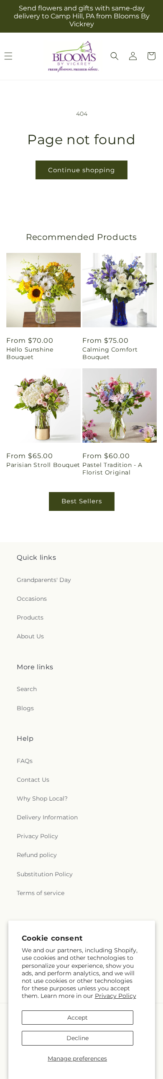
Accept (77, 1017)
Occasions (32, 598)
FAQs (25, 761)
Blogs (25, 708)
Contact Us (33, 779)
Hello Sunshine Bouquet (29, 353)
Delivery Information (47, 817)
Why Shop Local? (42, 798)
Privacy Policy (115, 996)
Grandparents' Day (44, 580)
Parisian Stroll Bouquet (43, 465)
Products (30, 617)
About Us (30, 636)
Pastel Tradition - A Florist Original (112, 468)
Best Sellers (81, 501)
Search (27, 689)
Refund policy (37, 855)
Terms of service (40, 893)
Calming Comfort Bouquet (110, 353)
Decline (77, 1038)
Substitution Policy (45, 874)
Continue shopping (81, 170)
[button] (114, 56)
